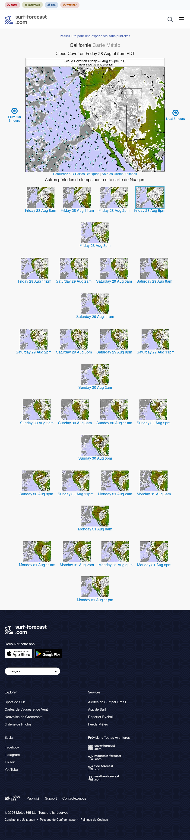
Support (51, 798)
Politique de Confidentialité (58, 819)
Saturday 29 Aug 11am (95, 316)
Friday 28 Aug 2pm (114, 210)
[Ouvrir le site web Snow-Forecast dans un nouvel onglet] (12, 5)
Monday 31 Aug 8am (95, 529)
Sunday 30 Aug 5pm (95, 458)
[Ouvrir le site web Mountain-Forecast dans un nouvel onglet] (32, 5)
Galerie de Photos (18, 724)
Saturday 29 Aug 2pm (33, 352)
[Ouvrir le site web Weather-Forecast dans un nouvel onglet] (69, 5)
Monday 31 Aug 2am (115, 494)
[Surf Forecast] (26, 19)
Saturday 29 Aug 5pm (74, 352)
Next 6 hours (175, 118)
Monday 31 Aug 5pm (115, 564)
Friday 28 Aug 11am (77, 210)
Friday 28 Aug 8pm (95, 245)
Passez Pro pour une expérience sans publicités (95, 35)
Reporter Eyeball (100, 716)
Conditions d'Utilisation (20, 819)
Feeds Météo (98, 724)
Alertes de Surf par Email (107, 701)
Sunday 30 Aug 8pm (36, 494)
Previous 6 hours (14, 118)
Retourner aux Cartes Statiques (76, 173)
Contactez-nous (74, 798)
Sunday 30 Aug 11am (114, 422)
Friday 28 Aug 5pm (149, 210)
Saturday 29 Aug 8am (154, 281)
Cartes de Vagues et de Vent (26, 709)
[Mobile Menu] (181, 19)
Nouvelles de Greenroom (24, 716)
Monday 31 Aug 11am (37, 564)
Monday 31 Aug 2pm (77, 564)
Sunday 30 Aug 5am (37, 422)
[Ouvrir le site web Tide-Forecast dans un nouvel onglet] (51, 5)
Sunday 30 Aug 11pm (75, 494)
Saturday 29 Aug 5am (114, 281)
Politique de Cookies (94, 819)
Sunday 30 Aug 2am (95, 387)
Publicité (33, 798)
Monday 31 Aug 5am (154, 494)
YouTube (11, 769)
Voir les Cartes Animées (119, 173)
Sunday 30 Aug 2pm (153, 422)
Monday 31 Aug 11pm (95, 599)
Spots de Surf (15, 701)
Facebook (12, 747)
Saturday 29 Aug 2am (74, 281)
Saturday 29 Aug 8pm (114, 352)
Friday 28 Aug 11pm (34, 281)
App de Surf (97, 709)
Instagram (12, 754)
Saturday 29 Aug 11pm (155, 352)
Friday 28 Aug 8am (40, 210)
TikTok (10, 761)
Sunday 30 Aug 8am (75, 422)
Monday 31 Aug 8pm (154, 564)
